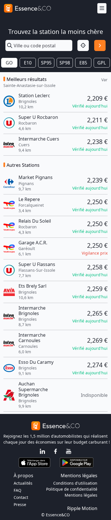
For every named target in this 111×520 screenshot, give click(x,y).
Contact (21, 497)
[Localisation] (83, 45)
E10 (28, 63)
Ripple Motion (82, 508)
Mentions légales (81, 495)
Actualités (23, 483)
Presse (20, 504)
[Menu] (101, 8)
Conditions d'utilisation (75, 483)
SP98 (64, 63)
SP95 (46, 63)
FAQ (17, 490)
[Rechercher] (100, 45)
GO (9, 63)
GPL (101, 63)
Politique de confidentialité (71, 489)
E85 (83, 63)
